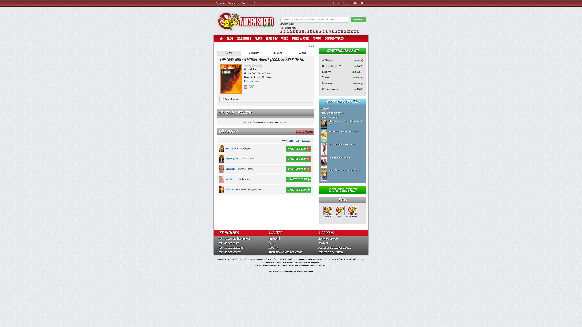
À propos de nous (328, 238)
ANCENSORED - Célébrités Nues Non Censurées (246, 21)
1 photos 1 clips (297, 158)
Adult (254, 73)
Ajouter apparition (304, 132)
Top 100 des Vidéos (229, 252)
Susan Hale (230, 169)
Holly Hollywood (232, 158)
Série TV (273, 247)
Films (258, 38)
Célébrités (244, 38)
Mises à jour (300, 38)
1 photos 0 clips (297, 179)
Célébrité (274, 238)
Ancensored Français (287, 271)
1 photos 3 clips (297, 189)
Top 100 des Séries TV (230, 247)
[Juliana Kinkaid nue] (222, 189)
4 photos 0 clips (297, 148)
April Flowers (231, 148)
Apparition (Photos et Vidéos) (285, 252)
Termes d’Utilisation (330, 252)
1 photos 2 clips (297, 169)
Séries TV (272, 38)
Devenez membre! (248, 3)
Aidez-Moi (353, 3)
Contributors (231, 99)
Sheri (244, 158)
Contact (323, 243)
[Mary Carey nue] (222, 179)
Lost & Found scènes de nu (342, 144)
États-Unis (254, 81)
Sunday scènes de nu (339, 157)
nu (290, 265)
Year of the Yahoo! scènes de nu (344, 170)
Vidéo (284, 38)
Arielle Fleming (247, 189)
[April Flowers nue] (222, 148)
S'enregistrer (342, 190)
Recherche (358, 19)
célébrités (269, 265)
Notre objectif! (338, 3)
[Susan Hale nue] (222, 169)
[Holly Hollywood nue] (222, 159)
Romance (269, 73)
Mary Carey (230, 179)
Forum (317, 38)
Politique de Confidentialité (334, 247)
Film (270, 243)
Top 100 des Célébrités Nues (235, 238)
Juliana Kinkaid (232, 189)
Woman (241, 169)
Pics (304, 53)
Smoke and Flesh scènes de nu (344, 131)
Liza (239, 179)
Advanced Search (287, 24)
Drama (261, 73)
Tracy (241, 148)
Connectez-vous (233, 3)
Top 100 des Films (228, 243)
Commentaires (334, 38)
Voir (231, 53)
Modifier (255, 53)
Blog (230, 38)
